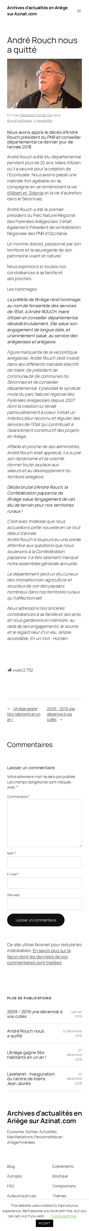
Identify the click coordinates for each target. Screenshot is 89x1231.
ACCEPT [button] (44, 1223)
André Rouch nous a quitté (25, 1033)
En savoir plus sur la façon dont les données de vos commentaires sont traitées (38, 956)
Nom (11, 853)
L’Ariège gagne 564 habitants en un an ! (23, 714)
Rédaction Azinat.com (36, 115)
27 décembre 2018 (74, 1055)
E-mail (13, 874)
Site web (13, 895)
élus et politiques (19, 120)
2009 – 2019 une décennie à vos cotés (61, 714)
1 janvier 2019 (76, 1014)
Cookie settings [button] (63, 1216)
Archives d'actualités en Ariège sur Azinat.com (44, 1117)
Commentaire (18, 796)
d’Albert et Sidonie (25, 193)
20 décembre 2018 (74, 1078)
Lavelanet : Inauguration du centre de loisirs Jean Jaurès (31, 1078)
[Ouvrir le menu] (79, 11)
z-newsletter (42, 120)
